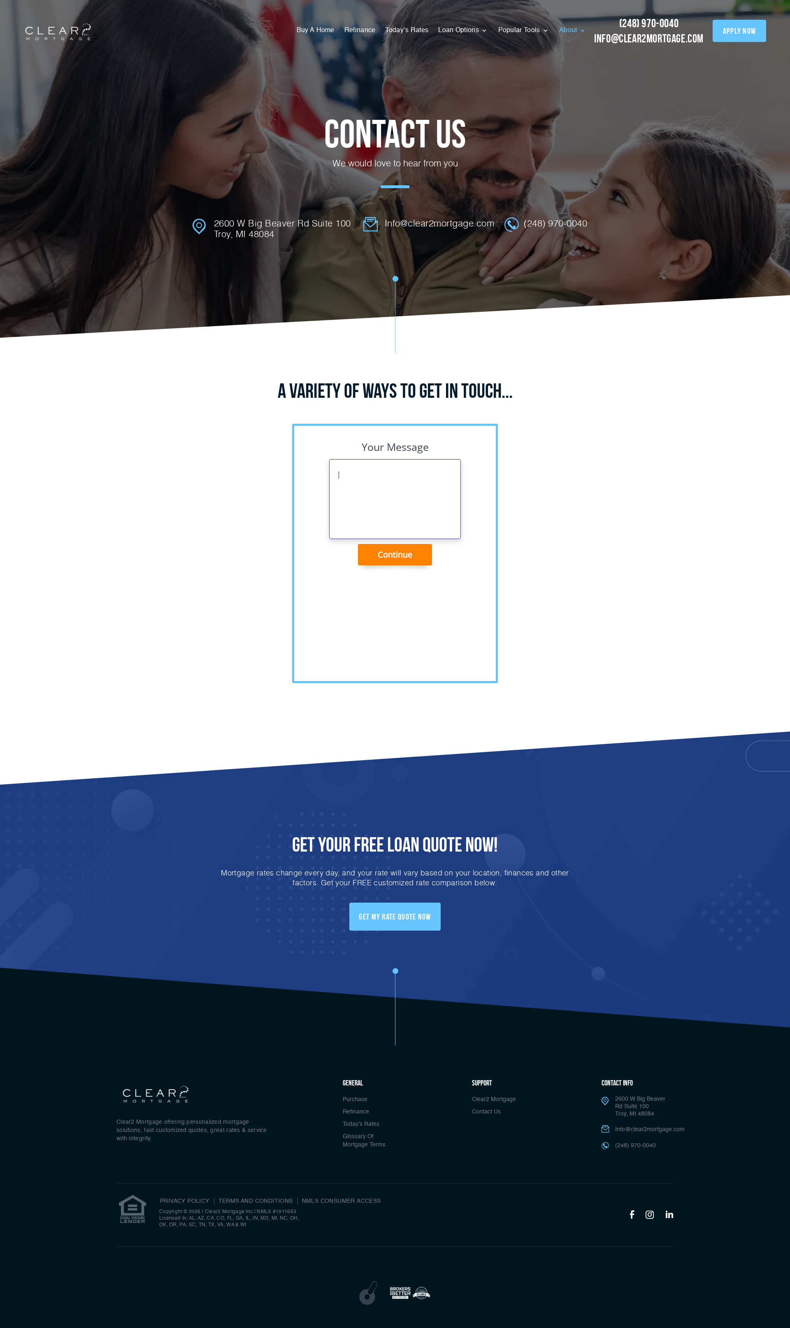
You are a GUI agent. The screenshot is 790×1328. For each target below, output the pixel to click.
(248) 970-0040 (648, 23)
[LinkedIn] (669, 1215)
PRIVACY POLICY (184, 1201)
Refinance (360, 30)
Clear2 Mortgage (494, 1099)
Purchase (355, 1099)
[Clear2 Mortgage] (57, 32)
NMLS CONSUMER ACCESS (341, 1201)
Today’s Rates (406, 30)
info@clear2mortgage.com (649, 38)
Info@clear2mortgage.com (440, 223)
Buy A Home (316, 30)
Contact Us (486, 1112)
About (569, 30)
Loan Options (459, 30)
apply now (739, 30)
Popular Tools (520, 30)
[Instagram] (650, 1215)
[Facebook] (632, 1215)
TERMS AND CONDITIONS (255, 1201)
